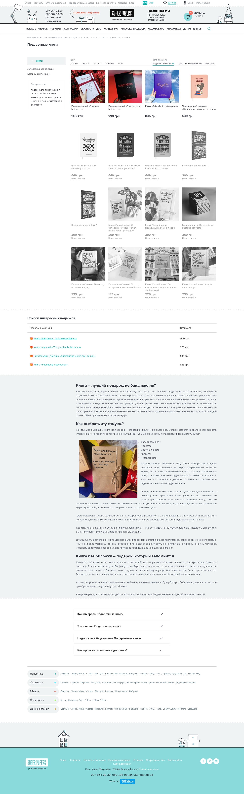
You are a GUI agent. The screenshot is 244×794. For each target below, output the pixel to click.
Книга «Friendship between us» (161, 106)
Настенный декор (164, 682)
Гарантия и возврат (119, 760)
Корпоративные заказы (81, 2)
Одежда (64, 682)
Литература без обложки (40, 69)
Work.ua (114, 781)
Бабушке (133, 673)
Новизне (209, 64)
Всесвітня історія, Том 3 (195, 165)
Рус (145, 2)
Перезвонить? (53, 21)
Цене (179, 64)
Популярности (193, 64)
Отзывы (122, 2)
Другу (173, 673)
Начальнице (121, 673)
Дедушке (192, 709)
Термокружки (147, 682)
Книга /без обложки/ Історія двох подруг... (197, 286)
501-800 (97, 64)
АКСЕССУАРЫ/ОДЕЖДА (133, 29)
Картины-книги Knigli (38, 73)
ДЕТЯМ (187, 29)
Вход (190, 2)
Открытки (84, 682)
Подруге (99, 673)
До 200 (74, 64)
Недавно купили (162, 64)
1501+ (120, 64)
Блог (131, 2)
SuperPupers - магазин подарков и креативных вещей (52, 38)
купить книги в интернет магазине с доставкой (46, 101)
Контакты (38, 2)
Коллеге (109, 673)
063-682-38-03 (143, 774)
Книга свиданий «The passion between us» (124, 107)
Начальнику (194, 673)
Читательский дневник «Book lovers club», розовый (161, 167)
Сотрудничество (155, 760)
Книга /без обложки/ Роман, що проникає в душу (88, 286)
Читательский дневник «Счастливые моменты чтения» (199, 107)
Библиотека (114, 38)
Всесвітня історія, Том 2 (84, 225)
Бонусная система (106, 2)
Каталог (85, 38)
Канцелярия (98, 38)
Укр (151, 2)
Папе (158, 673)
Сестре (89, 673)
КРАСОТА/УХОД (156, 29)
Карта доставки (122, 763)
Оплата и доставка (56, 2)
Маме (81, 673)
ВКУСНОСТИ (87, 29)
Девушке (65, 673)
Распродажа (70, 29)
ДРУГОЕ (197, 29)
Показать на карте (149, 769)
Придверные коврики (185, 682)
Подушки (95, 682)
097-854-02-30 (101, 774)
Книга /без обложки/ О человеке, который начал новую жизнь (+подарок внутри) (122, 229)
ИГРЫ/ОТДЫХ (174, 29)
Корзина (199, 13)
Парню (143, 673)
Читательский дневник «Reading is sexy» (83, 167)
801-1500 (110, 64)
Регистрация (203, 2)
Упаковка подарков (86, 13)
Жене (74, 673)
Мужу (151, 673)
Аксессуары (119, 682)
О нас (28, 2)
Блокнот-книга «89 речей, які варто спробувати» (197, 226)
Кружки (74, 682)
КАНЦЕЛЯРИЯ (111, 29)
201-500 (85, 64)
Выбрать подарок (36, 29)
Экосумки (106, 682)
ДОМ (98, 29)
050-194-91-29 (122, 774)
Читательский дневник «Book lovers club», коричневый (124, 167)
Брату (165, 673)
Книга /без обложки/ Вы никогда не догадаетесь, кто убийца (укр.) (160, 287)
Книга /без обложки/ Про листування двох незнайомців (124, 286)
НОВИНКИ (55, 29)
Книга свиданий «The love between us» (85, 107)
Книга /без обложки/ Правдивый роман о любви (160, 226)
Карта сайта (175, 760)
